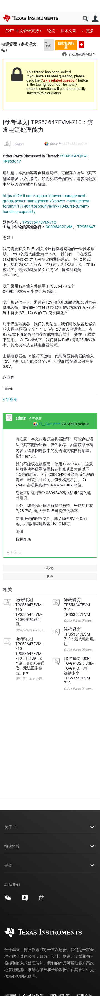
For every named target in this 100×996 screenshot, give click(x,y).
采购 (8, 865)
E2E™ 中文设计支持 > (24, 31)
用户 (95, 19)
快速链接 (12, 846)
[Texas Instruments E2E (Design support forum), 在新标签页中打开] (24, 900)
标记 (50, 568)
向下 (20, 553)
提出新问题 (81, 44)
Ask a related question (58, 80)
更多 (90, 31)
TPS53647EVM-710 (39, 222)
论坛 (51, 31)
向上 (8, 553)
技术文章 (68, 31)
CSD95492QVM (73, 156)
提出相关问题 (66, 45)
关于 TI (10, 827)
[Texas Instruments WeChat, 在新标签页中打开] (7, 900)
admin (19, 144)
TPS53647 (12, 161)
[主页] (30, 18)
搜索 (85, 19)
